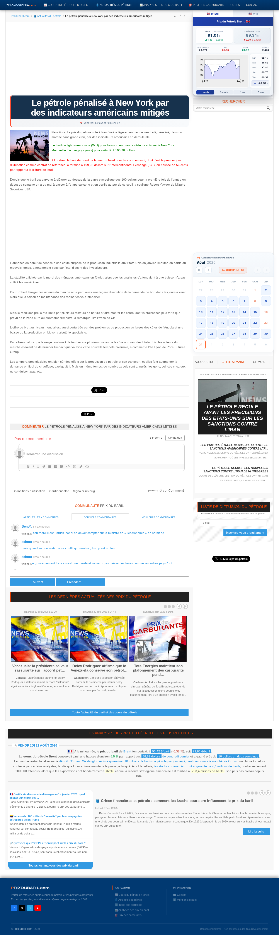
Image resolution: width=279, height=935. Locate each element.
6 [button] (233, 301)
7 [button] (244, 301)
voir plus (27, 533)
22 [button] (255, 322)
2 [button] (266, 290)
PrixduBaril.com (23, 929)
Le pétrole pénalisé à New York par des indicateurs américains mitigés (100, 107)
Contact (252, 4)
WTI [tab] (253, 13)
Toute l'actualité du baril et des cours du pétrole (104, 712)
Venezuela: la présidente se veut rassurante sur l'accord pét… (40, 668)
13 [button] (233, 312)
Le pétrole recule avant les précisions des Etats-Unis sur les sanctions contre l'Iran (232, 418)
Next (185, 606)
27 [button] (233, 333)
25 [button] (211, 333)
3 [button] (201, 301)
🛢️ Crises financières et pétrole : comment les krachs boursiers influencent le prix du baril (174, 801)
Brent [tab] (213, 13)
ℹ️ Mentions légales (185, 899)
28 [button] (244, 333)
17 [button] (200, 322)
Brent (127, 751)
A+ (175, 16)
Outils (235, 4)
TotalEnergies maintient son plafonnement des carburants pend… (158, 670)
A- (185, 16)
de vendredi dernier (166, 756)
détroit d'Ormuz (69, 761)
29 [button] (255, 333)
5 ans (261, 92)
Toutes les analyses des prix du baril (56, 865)
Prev (179, 606)
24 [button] (200, 333)
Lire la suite (256, 831)
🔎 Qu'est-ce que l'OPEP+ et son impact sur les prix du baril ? (47, 843)
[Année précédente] (199, 270)
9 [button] (266, 301)
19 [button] (222, 322)
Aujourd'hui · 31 (233, 270)
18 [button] (211, 322)
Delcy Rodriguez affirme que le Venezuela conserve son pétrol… (99, 668)
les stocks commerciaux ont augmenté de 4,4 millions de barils (197, 766)
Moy (256, 83)
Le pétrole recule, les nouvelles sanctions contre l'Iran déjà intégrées (235, 469)
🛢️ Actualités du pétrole (114, 4)
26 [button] (222, 333)
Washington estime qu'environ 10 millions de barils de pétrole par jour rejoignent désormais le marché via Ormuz (160, 761)
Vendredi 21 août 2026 (37, 745)
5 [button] (222, 301)
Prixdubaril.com (20, 16)
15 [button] (255, 312)
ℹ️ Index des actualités (128, 904)
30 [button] (266, 333)
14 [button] (244, 312)
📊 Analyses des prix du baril (161, 4)
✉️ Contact (179, 894)
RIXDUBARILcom (30, 887)
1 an (242, 92)
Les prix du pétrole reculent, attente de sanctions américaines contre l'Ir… (234, 446)
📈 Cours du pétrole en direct (67, 4)
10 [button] (200, 312)
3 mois (224, 92)
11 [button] (211, 312)
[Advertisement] (99, 60)
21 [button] (244, 322)
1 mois (205, 92)
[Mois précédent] (208, 270)
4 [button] (212, 301)
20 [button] (233, 322)
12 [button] (222, 312)
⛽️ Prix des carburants (206, 4)
